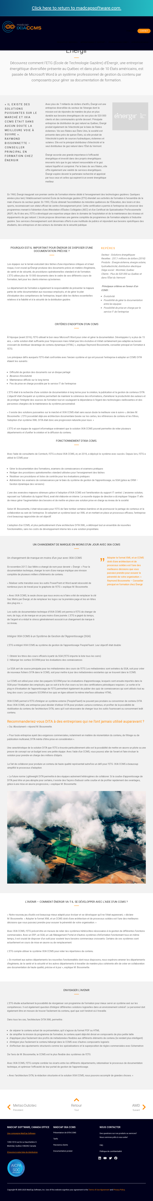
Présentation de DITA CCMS (64, 1132)
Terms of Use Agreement (99, 1189)
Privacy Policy (119, 1189)
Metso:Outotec (25, 1105)
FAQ (101, 1145)
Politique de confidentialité (111, 1151)
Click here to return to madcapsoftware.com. (76, 8)
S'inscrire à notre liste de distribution (22, 1152)
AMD (136, 1105)
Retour (76, 1105)
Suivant (136, 1110)
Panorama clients (60, 1145)
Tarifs (55, 1138)
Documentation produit (62, 1151)
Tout (76, 1110)
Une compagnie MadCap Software (21, 1133)
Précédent (18, 1110)
